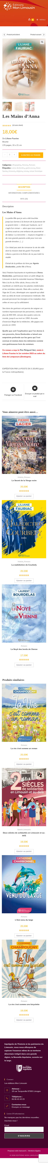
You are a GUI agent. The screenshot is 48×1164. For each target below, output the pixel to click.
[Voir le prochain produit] (44, 35)
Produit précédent (13, 35)
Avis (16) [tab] (24, 199)
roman (26, 171)
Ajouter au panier (30, 155)
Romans (32, 165)
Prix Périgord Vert (28, 350)
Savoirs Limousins (24, 830)
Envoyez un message (21, 1107)
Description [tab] (24, 187)
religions (19, 171)
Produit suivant (35, 35)
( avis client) (17, 125)
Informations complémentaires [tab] (24, 193)
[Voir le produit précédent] (4, 35)
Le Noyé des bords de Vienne (24, 649)
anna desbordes (18, 168)
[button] (42, 42)
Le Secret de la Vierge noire (24, 480)
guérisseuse (30, 168)
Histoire (25, 165)
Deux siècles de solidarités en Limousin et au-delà (24, 834)
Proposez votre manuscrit (17, 1151)
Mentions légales (34, 1151)
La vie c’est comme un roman (24, 748)
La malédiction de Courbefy (24, 565)
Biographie (17, 165)
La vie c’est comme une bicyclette (24, 1004)
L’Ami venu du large (24, 920)
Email (6, 1125)
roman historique (35, 171)
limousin (12, 171)
